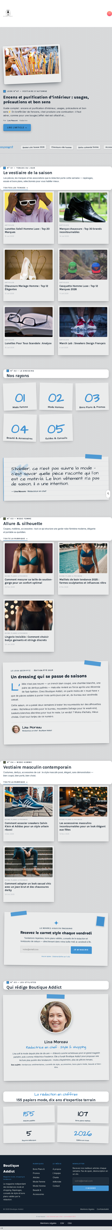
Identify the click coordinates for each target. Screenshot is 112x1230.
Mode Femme (39, 1181)
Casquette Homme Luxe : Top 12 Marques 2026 (78, 288)
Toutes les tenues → (15, 188)
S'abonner (91, 1188)
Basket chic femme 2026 (34, 147)
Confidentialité (103, 1209)
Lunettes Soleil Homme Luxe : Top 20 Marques (27, 230)
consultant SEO (70, 1216)
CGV (62, 1223)
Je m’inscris (81, 950)
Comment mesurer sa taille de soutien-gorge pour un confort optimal (28, 581)
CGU (70, 1223)
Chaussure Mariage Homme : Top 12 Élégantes (26, 288)
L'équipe (57, 1173)
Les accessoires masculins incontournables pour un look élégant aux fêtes (82, 826)
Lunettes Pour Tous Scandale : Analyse (28, 343)
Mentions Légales (48, 1223)
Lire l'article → (17, 127)
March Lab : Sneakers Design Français (82, 343)
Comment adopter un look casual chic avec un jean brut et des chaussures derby (28, 887)
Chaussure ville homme (61, 147)
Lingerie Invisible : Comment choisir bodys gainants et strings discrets (26, 638)
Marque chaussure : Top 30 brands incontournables (80, 230)
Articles (36, 1177)
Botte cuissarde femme (88, 147)
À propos (57, 1169)
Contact (56, 1186)
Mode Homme (39, 1186)
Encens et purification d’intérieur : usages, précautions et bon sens (46, 99)
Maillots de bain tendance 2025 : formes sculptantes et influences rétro (82, 581)
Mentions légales (87, 1209)
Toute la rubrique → (15, 538)
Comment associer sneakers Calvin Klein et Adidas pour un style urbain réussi (27, 826)
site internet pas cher (54, 1216)
